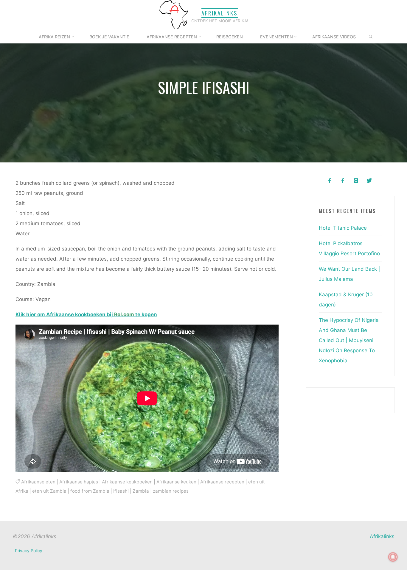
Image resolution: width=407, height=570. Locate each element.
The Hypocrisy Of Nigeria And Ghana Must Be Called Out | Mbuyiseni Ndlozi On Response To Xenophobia (349, 340)
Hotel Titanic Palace (343, 228)
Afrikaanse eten (38, 482)
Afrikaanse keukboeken (127, 482)
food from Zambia (89, 491)
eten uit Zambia (49, 491)
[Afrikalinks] (174, 15)
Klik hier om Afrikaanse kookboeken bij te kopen (86, 314)
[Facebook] (329, 180)
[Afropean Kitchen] (342, 180)
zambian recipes (171, 491)
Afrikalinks (219, 13)
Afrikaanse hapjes (78, 482)
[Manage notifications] (393, 557)
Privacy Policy (28, 550)
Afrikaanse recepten (222, 482)
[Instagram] (355, 180)
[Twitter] (369, 180)
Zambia (141, 491)
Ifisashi (121, 491)
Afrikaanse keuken (176, 482)
